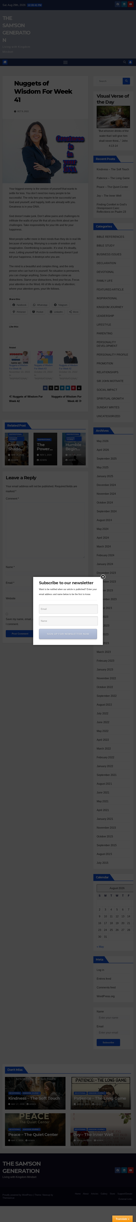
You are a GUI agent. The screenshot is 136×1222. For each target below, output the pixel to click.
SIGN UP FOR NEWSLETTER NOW (68, 634)
